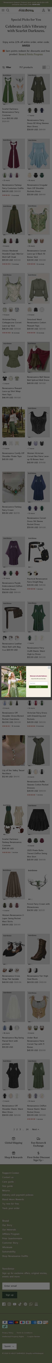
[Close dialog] (49, 667)
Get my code (38, 687)
